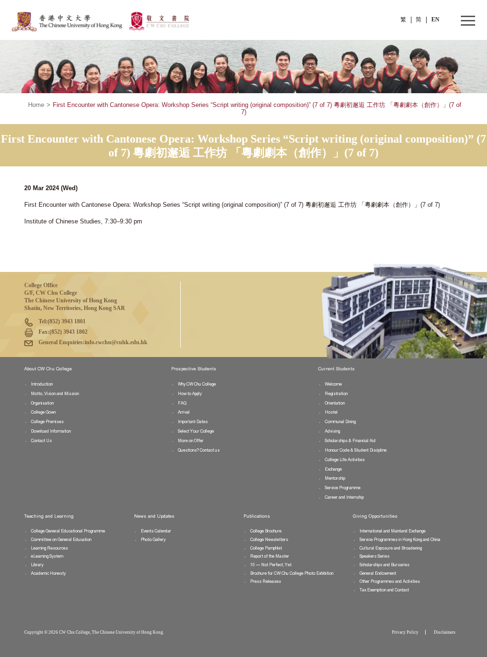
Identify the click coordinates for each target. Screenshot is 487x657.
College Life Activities (345, 459)
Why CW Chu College (197, 384)
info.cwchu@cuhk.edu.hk (116, 342)
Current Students (336, 369)
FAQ (182, 403)
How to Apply (190, 393)
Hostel (331, 412)
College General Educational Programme (68, 531)
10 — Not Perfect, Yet (271, 564)
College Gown (43, 412)
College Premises (47, 421)
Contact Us (41, 440)
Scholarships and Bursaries (384, 564)
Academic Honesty (48, 573)
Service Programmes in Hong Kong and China (400, 539)
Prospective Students (193, 369)
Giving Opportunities (375, 516)
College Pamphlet (266, 548)
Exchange (333, 469)
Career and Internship (344, 497)
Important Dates (193, 421)
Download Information (51, 431)
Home (36, 105)
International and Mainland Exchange (393, 531)
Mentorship (335, 478)
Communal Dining (340, 421)
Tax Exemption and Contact (384, 590)
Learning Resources (49, 548)
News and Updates (154, 516)
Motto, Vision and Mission (55, 393)
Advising (332, 431)
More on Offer (191, 440)
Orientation (335, 403)
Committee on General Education (61, 539)
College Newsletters (269, 539)
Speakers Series (375, 556)
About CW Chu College (48, 369)
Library (37, 564)
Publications (257, 516)
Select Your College (196, 431)
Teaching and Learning (49, 516)
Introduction (42, 384)
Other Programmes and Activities (390, 581)
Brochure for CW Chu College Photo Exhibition (291, 573)
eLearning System (47, 556)
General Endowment (378, 573)
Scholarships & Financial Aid (350, 440)
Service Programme (342, 487)
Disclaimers (445, 632)
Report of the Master (269, 556)
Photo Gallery (153, 539)
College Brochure (266, 531)
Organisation (42, 403)
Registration (336, 393)
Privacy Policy (405, 632)
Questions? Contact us (199, 450)
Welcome (333, 384)
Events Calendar (156, 531)
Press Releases (265, 581)
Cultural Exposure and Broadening (391, 548)
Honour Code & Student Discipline (356, 450)
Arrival (184, 412)
